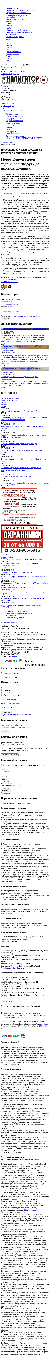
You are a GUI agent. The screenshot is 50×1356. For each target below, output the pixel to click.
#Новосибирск (26, 277)
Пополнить (5, 769)
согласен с (22, 316)
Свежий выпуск (7, 103)
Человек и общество (14, 116)
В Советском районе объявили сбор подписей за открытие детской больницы (21, 469)
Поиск (8, 8)
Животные (10, 125)
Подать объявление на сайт (17, 19)
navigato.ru (43, 1024)
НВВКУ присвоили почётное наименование (19, 587)
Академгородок (12, 21)
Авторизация (6, 793)
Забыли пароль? (7, 783)
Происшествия (12, 114)
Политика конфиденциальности (19, 32)
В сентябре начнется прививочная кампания (19, 563)
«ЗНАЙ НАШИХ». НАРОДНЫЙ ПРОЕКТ (24, 138)
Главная (14, 8)
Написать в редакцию (15, 37)
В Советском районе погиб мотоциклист (18, 476)
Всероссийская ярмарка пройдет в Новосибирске (21, 411)
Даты (8, 129)
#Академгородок (13, 277)
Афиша (9, 26)
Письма (9, 127)
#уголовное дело (12, 279)
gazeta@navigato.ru (14, 656)
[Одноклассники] (5, 286)
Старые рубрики (13, 134)
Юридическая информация (17, 30)
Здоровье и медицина (15, 136)
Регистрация (6, 781)
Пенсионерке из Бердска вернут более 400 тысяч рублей (24, 583)
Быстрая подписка (8, 699)
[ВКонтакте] (2, 286)
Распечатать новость (9, 282)
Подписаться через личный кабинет (16, 715)
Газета (24, 15)
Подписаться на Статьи (15, 13)
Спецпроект (11, 132)
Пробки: (4, 90)
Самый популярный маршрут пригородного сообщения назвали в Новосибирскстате (24, 418)
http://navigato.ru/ (31, 1210)
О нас (8, 24)
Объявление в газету (9, 673)
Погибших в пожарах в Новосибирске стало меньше (23, 568)
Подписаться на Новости (16, 10)
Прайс (8, 28)
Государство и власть (14, 118)
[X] (9, 286)
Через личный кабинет (10, 703)
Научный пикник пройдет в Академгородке (19, 444)
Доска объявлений (13, 17)
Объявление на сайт (9, 677)
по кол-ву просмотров (10, 398)
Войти (8, 39)
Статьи (28, 13)
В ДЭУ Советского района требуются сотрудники (21, 559)
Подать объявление (14, 15)
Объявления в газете (12, 695)
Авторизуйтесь (12, 304)
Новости (30, 10)
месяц (3, 407)
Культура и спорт (13, 123)
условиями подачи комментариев (26, 316)
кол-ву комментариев (9, 400)
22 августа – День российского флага (16, 572)
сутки (3, 402)
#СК (3, 279)
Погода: (4, 88)
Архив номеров (7, 106)
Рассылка (8, 688)
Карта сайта (11, 34)
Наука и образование (14, 121)
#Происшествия (39, 277)
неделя (4, 404)
